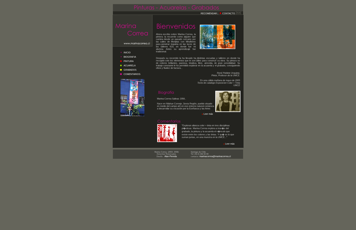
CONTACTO (229, 13)
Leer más (208, 114)
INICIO (127, 52)
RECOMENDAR (209, 13)
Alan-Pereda (170, 156)
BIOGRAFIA (130, 57)
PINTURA (129, 61)
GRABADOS (130, 70)
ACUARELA (130, 65)
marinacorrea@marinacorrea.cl (215, 156)
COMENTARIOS (132, 74)
